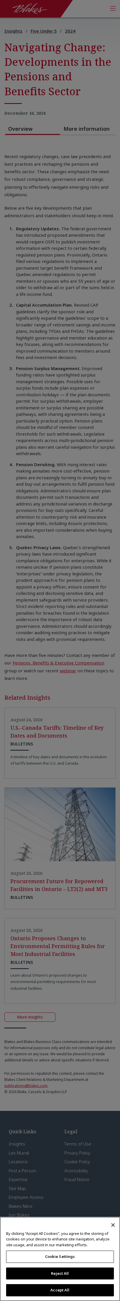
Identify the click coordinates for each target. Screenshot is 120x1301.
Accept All (59, 1290)
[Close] (113, 1225)
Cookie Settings (60, 1256)
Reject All (60, 1273)
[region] (60, 1259)
